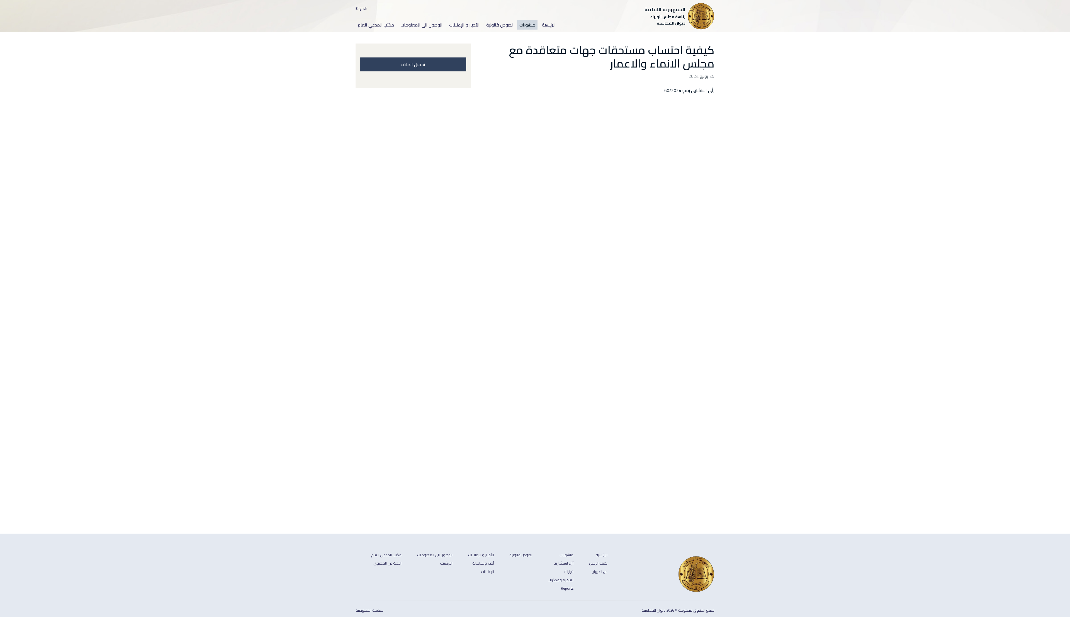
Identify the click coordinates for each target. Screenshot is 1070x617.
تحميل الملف (413, 64)
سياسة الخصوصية (369, 610)
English (361, 8)
